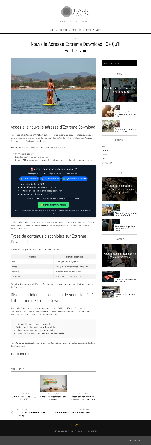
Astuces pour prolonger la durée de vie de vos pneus (120, 255)
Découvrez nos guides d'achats (86, 431)
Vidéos (70, 431)
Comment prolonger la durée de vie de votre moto (125, 130)
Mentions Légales (60, 431)
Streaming (75, 38)
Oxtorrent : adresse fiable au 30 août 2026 (24, 398)
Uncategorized (107, 163)
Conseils (105, 151)
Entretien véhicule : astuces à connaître (125, 295)
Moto (103, 159)
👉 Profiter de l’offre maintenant (53, 204)
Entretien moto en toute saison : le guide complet (120, 90)
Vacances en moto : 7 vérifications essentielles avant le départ (125, 114)
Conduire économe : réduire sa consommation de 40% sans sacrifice (125, 228)
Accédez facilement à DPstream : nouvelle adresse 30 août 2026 (83, 398)
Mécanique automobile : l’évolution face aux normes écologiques (120, 189)
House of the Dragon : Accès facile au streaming (53, 398)
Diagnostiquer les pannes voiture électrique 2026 (126, 280)
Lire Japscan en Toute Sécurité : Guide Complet (72, 411)
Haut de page (133, 440)
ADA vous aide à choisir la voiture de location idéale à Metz (126, 214)
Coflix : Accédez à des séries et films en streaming (31, 412)
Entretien (105, 155)
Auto (103, 146)
